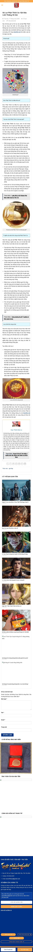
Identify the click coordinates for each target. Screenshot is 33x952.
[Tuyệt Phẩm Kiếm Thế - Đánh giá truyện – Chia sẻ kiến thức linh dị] (16, 5)
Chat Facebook (8, 949)
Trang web (4, 727)
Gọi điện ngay (25, 949)
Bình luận (4, 699)
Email (3, 720)
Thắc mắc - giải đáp (7, 468)
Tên (2, 712)
